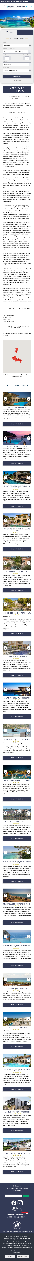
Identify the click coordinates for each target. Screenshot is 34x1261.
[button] (17, 349)
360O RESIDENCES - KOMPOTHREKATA (17, 613)
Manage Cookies (22, 1256)
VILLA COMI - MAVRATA (17, 407)
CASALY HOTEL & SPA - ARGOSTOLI (17, 1112)
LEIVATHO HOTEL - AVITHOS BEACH (17, 698)
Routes (5, 61)
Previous (5, 399)
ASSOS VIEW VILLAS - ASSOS (17, 447)
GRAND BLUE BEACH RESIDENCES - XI (17, 904)
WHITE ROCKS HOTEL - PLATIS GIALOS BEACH (17, 862)
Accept (10, 1256)
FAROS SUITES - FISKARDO (17, 656)
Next (28, 399)
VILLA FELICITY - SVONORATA (17, 1027)
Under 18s (26, 55)
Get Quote (17, 76)
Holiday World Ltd (17, 1209)
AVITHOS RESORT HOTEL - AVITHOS (17, 780)
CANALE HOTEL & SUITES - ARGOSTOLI (17, 739)
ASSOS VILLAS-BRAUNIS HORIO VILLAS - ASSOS (17, 946)
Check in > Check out (8, 48)
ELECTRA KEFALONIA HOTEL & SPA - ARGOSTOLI (17, 1070)
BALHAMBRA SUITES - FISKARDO (17, 572)
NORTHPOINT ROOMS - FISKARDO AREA (17, 487)
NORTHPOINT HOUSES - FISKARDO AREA (17, 529)
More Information (17, 424)
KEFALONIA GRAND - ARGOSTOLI (17, 822)
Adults (4, 55)
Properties (6, 67)
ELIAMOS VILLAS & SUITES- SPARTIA (17, 1153)
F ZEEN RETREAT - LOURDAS (17, 988)
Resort (5, 42)
